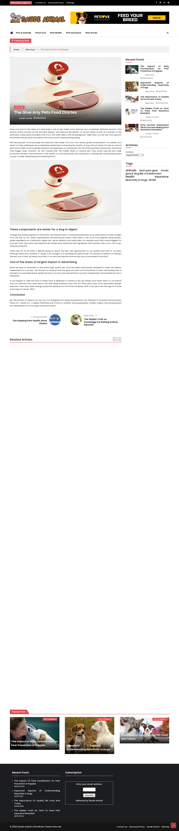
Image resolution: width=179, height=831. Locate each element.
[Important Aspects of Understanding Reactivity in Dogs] (89, 735)
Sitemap (70, 2)
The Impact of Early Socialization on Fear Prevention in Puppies (154, 68)
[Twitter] (160, 2)
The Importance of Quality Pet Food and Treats (154, 98)
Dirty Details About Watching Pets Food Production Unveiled (44, 554)
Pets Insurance (73, 32)
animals (131, 170)
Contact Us (40, 2)
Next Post (89, 315)
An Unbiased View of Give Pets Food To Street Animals (41, 484)
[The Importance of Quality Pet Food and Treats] (144, 730)
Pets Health (56, 32)
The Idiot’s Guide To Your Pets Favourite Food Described (42, 625)
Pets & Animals (23, 32)
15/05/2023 (163, 103)
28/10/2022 (147, 120)
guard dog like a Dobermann (143, 173)
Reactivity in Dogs (137, 180)
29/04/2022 (41, 118)
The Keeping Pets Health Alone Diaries (30, 322)
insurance (162, 176)
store (152, 179)
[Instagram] (164, 2)
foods (165, 170)
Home (16, 49)
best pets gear (148, 170)
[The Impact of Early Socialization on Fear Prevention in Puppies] (34, 733)
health (130, 176)
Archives (129, 152)
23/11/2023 (162, 91)
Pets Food (40, 32)
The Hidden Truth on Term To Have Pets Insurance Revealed (154, 111)
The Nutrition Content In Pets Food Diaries (34, 696)
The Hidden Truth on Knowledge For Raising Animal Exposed (101, 322)
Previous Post (40, 316)
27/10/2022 (147, 137)
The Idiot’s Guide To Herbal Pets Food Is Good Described (42, 413)
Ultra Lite (56, 826)
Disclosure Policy (56, 2)
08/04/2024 (148, 78)
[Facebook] (156, 2)
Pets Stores (91, 32)
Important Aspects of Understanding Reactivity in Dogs (154, 85)
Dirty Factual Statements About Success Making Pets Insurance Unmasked (154, 127)
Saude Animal (96, 800)
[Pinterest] (168, 2)
